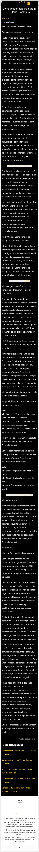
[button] (29, 3)
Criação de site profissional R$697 (19, 281)
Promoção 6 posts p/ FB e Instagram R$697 (19, 495)
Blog (3, 18)
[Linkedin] (19, 847)
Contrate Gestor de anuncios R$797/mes (19, 166)
